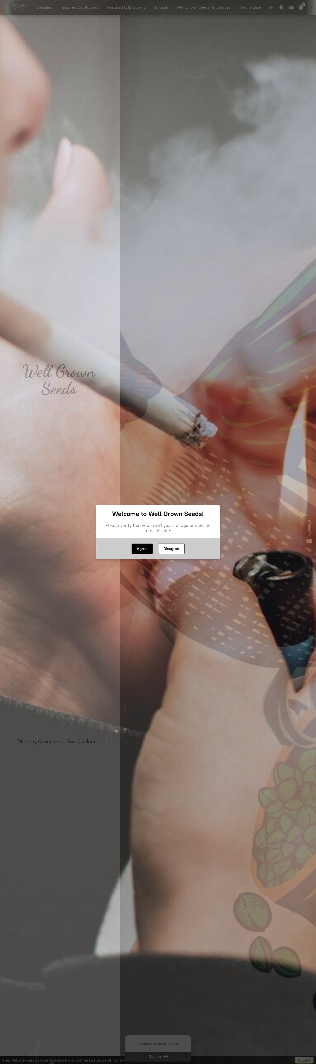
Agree (142, 548)
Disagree (171, 548)
